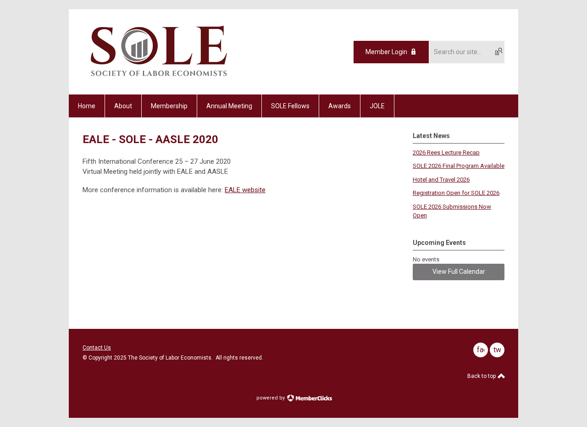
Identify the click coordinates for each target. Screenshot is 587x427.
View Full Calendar (458, 271)
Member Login (386, 51)
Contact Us (97, 347)
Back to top (482, 376)
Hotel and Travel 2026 (441, 179)
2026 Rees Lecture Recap (446, 152)
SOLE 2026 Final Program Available (458, 165)
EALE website (245, 190)
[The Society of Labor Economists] (159, 78)
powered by (271, 398)
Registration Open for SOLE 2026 (456, 192)
